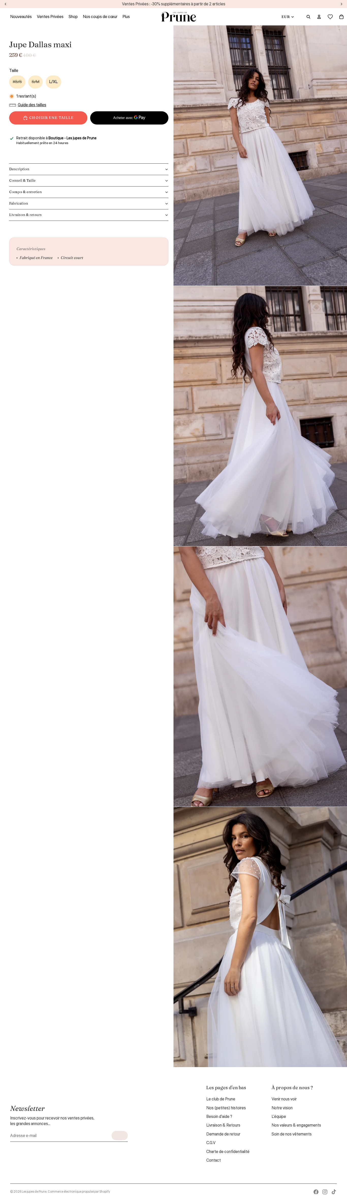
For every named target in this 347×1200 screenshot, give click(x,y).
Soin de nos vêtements (292, 1134)
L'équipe (279, 1116)
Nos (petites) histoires (226, 1108)
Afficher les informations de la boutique (45, 150)
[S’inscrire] (120, 1135)
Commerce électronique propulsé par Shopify (79, 1192)
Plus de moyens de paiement (129, 130)
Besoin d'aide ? (219, 1116)
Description (19, 169)
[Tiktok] (334, 1192)
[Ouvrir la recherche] (308, 16)
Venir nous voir (284, 1099)
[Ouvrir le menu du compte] (319, 16)
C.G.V (211, 1143)
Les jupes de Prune (34, 1192)
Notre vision (282, 1108)
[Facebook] (316, 1192)
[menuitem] (126, 17)
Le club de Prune (220, 1099)
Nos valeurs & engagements (296, 1125)
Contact (213, 1160)
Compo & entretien (25, 192)
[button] (29, 105)
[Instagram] (325, 1192)
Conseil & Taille (22, 180)
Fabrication (18, 203)
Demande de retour (223, 1134)
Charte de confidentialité (227, 1152)
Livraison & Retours (223, 1125)
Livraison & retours (25, 214)
